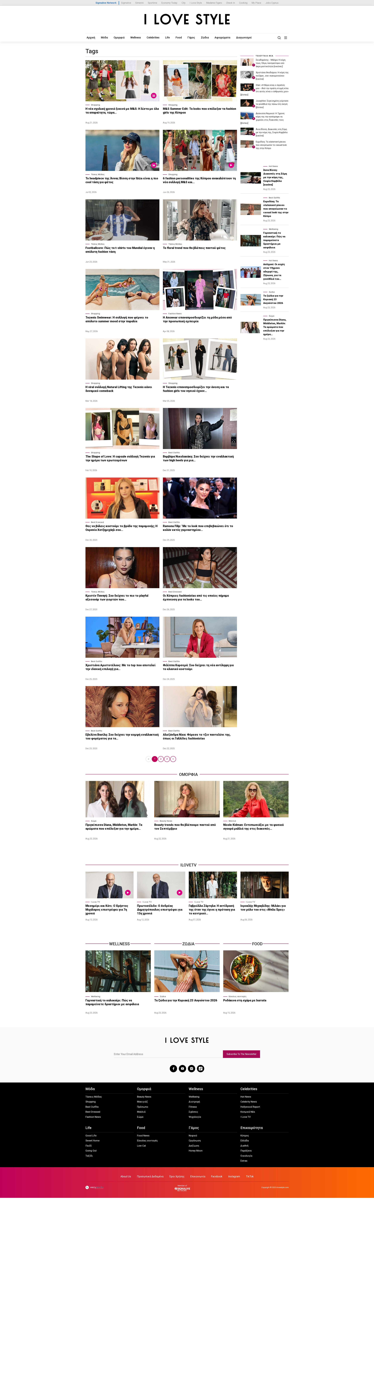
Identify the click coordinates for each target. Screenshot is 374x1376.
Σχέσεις (193, 1111)
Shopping (95, 105)
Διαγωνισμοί (244, 37)
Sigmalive (126, 2)
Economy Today (169, 2)
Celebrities (153, 37)
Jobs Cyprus (271, 2)
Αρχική (91, 37)
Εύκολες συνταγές (238, 996)
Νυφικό (193, 1135)
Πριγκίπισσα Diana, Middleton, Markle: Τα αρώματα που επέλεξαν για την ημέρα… (274, 327)
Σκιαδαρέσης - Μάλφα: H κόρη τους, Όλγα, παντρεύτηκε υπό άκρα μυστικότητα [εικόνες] (270, 63)
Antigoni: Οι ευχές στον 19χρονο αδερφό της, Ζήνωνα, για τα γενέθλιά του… (274, 271)
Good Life (90, 1135)
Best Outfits (174, 453)
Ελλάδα (244, 1140)
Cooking (243, 2)
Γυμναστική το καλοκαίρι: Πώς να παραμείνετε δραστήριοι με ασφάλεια (274, 240)
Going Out (91, 1150)
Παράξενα (246, 1150)
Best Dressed (97, 522)
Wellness (135, 37)
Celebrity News (248, 1101)
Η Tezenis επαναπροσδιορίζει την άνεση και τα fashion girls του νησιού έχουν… (196, 389)
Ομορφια (188, 774)
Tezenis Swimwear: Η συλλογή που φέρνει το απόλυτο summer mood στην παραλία (116, 319)
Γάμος (191, 37)
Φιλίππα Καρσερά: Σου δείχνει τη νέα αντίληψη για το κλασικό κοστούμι (198, 667)
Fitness (193, 1106)
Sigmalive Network (106, 2)
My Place (256, 2)
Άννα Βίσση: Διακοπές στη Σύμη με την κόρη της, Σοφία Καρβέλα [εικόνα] (272, 132)
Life (167, 37)
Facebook (216, 1176)
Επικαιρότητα (251, 1128)
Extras (243, 1160)
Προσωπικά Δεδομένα (150, 1176)
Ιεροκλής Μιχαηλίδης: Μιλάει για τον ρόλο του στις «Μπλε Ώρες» (263, 907)
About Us (126, 1176)
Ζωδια (188, 943)
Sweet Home (92, 1140)
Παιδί (88, 1145)
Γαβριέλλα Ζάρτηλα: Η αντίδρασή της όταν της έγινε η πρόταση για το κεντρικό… (212, 909)
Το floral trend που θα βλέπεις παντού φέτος (194, 248)
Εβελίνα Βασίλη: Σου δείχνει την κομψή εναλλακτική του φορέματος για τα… (122, 736)
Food (179, 37)
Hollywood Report (250, 1106)
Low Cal (141, 1145)
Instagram (234, 1176)
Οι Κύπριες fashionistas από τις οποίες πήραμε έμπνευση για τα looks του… (196, 597)
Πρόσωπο (142, 1106)
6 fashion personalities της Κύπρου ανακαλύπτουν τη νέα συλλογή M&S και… (199, 180)
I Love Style (196, 2)
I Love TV (95, 902)
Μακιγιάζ (142, 1101)
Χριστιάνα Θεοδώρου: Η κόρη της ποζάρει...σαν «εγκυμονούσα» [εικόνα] (272, 75)
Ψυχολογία (195, 1116)
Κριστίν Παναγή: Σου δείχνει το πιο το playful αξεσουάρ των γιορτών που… (116, 597)
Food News (143, 1135)
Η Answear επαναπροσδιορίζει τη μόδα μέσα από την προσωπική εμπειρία (197, 319)
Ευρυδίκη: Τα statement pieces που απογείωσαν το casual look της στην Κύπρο (271, 145)
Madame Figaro (214, 2)
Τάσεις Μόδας (98, 174)
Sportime (152, 2)
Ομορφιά (119, 37)
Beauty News (166, 821)
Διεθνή (244, 1145)
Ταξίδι (89, 1155)
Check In (230, 2)
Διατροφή (194, 1101)
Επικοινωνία (197, 1176)
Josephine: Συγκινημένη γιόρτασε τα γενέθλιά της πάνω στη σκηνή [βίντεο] (272, 104)
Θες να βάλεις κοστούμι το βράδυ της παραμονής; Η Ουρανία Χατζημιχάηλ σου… (121, 528)
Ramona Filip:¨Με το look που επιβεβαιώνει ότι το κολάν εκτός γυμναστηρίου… (198, 528)
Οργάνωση (195, 1140)
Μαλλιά (232, 821)
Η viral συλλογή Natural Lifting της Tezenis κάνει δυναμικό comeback (118, 389)
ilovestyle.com (283, 1187)
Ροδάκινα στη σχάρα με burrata (244, 1000)
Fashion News (175, 314)
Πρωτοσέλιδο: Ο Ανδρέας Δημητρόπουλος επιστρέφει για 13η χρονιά (159, 909)
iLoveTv (188, 865)
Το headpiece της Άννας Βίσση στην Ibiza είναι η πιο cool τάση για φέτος (121, 180)
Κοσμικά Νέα (247, 1111)
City (184, 2)
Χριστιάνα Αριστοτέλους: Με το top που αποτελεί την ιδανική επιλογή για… (120, 667)
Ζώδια (205, 37)
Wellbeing (273, 229)
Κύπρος (244, 1135)
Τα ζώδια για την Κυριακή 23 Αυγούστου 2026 (273, 299)
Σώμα (271, 316)
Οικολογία (246, 1155)
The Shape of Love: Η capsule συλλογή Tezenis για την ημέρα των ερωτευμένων (120, 458)
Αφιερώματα (222, 37)
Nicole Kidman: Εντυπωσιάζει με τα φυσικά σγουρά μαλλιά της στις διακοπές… (253, 826)
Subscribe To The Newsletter (241, 1054)
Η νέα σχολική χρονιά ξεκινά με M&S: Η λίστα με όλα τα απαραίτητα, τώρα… (122, 110)
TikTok (250, 1176)
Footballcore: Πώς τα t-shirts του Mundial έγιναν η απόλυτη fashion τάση (120, 249)
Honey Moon (195, 1150)
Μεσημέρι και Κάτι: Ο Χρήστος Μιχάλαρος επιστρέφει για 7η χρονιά (106, 909)
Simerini (139, 2)
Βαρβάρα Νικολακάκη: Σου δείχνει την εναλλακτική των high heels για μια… (198, 458)
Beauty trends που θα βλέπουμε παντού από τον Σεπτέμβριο (185, 826)
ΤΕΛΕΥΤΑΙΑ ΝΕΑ (264, 56)
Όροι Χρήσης (177, 1176)
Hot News (273, 166)
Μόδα (104, 37)
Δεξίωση (194, 1145)
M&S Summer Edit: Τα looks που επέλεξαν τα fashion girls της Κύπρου (199, 110)
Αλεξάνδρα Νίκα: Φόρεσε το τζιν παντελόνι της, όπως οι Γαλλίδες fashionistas (197, 736)
